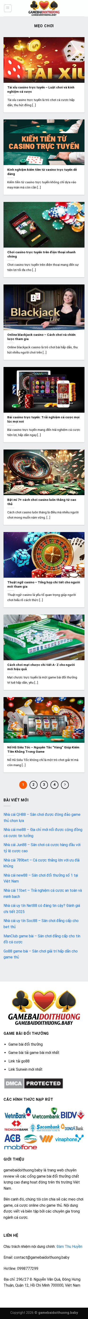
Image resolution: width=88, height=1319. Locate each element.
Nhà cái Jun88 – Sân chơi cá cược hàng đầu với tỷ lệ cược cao (42, 848)
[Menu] (8, 8)
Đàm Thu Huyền (69, 1246)
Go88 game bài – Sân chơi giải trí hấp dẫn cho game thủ (41, 954)
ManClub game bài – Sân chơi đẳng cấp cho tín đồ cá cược (42, 939)
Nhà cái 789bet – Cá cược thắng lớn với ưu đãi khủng (42, 863)
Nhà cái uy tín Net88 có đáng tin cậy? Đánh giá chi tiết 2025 (42, 908)
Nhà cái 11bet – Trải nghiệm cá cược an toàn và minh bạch (43, 893)
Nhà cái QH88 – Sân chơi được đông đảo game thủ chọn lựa (42, 817)
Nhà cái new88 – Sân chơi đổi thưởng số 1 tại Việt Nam (41, 878)
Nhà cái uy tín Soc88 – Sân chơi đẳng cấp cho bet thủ (41, 923)
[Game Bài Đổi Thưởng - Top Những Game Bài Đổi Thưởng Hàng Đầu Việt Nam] (44, 8)
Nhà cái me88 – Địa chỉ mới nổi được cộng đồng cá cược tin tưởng (43, 832)
